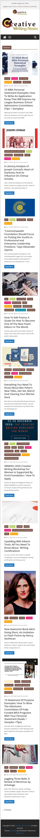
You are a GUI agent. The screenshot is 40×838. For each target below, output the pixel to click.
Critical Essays (19, 155)
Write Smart (17, 82)
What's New (8, 82)
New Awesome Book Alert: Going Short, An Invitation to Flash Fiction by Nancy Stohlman (19, 633)
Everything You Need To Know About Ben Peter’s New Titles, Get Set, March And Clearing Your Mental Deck (19, 391)
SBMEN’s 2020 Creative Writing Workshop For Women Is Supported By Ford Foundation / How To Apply (19, 472)
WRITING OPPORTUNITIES (11, 458)
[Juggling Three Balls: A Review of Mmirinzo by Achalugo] (20, 754)
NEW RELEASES (8, 377)
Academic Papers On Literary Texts (14, 151)
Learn (24, 302)
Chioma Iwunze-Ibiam (22, 86)
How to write (23, 78)
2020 (6, 219)
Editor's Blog (9, 681)
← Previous (6, 810)
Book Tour (30, 369)
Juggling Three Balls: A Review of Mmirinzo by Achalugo (17, 782)
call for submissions (23, 444)
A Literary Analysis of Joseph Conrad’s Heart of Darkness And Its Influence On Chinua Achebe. (18, 172)
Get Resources (26, 681)
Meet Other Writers (25, 373)
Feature (7, 78)
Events (14, 447)
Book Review (8, 155)
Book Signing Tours (19, 369)
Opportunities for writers (12, 454)
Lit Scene (23, 451)
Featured (14, 78)
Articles (29, 151)
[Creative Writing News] (20, 11)
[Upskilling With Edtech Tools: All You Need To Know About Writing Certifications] (20, 512)
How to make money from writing (22, 530)
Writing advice (27, 306)
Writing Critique (20, 310)
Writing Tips (26, 82)
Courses (7, 447)
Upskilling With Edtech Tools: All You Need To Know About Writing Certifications (17, 546)
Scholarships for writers (22, 685)
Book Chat (8, 369)
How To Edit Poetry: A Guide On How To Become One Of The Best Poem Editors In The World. (19, 322)
